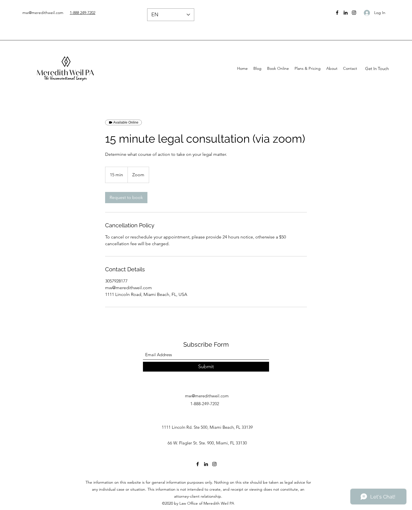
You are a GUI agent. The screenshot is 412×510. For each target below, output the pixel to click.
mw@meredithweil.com (42, 12)
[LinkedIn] (345, 12)
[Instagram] (354, 12)
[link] (126, 197)
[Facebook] (337, 12)
